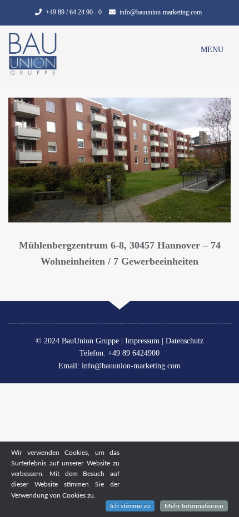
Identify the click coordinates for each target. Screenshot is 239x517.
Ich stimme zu (130, 506)
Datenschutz (184, 341)
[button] (212, 50)
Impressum (142, 341)
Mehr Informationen (194, 506)
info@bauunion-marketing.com (161, 12)
